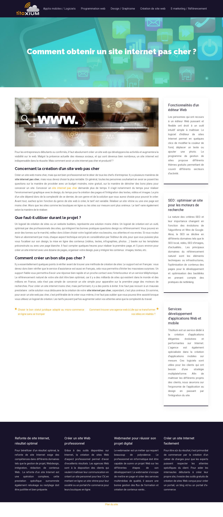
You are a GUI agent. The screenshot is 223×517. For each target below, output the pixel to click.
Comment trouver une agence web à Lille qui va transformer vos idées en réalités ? (122, 311)
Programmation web (93, 8)
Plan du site (111, 504)
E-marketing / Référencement (189, 8)
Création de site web (153, 8)
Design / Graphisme (123, 8)
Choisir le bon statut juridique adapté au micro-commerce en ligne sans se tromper (51, 311)
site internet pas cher (64, 188)
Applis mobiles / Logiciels (59, 8)
